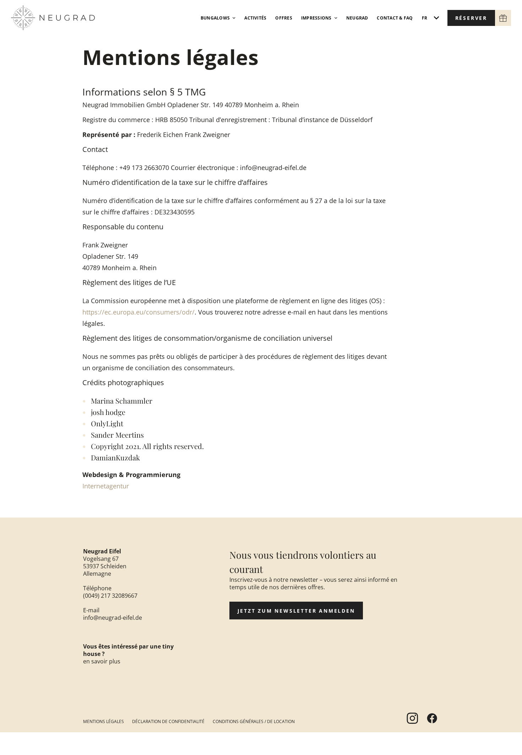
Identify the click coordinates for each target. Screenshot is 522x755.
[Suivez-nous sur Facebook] (432, 718)
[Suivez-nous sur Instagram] (412, 718)
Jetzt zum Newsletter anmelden (296, 610)
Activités (255, 18)
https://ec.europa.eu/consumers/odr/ (138, 312)
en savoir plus (101, 661)
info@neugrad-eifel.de (112, 618)
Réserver (471, 18)
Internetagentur (105, 486)
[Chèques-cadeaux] (503, 18)
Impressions (316, 18)
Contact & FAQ (395, 18)
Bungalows (215, 18)
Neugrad (357, 18)
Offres (283, 18)
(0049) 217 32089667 (110, 596)
